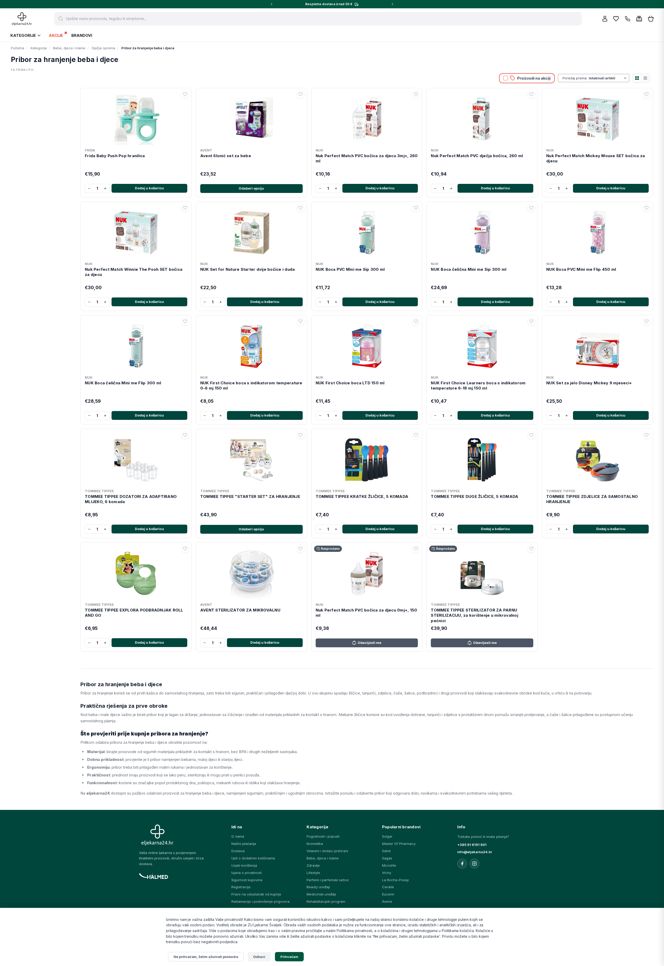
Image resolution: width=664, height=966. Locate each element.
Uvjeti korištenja (244, 865)
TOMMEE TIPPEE (99, 491)
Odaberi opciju (251, 188)
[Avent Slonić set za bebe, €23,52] (251, 118)
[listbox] (608, 78)
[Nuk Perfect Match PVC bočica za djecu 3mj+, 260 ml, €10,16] (366, 118)
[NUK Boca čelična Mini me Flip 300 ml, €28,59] (136, 345)
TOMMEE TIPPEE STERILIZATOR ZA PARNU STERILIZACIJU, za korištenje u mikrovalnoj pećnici (474, 615)
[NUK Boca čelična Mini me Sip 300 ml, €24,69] (482, 232)
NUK (319, 150)
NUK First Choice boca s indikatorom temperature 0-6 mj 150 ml (251, 385)
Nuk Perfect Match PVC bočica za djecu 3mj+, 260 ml (367, 158)
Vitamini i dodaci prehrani (327, 851)
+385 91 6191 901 (472, 845)
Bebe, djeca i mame (323, 858)
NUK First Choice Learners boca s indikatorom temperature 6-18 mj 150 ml (478, 385)
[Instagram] (474, 863)
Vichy (386, 873)
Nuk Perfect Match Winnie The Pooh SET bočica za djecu (133, 272)
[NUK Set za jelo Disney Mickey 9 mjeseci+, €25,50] (597, 345)
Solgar (387, 836)
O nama (237, 836)
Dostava (238, 851)
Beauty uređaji (318, 887)
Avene (387, 901)
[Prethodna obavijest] (271, 4)
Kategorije (23, 35)
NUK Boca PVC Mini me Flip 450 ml (581, 269)
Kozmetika (315, 844)
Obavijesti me (369, 643)
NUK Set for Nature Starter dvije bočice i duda (247, 269)
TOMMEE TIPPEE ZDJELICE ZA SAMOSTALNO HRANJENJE (592, 499)
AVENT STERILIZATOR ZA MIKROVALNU (240, 610)
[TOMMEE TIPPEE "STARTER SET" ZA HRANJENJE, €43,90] (251, 459)
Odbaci (259, 957)
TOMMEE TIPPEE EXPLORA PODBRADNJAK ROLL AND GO (134, 613)
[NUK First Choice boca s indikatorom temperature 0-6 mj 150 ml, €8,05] (251, 345)
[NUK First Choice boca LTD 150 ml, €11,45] (366, 345)
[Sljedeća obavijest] (392, 4)
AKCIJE (56, 35)
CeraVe (388, 887)
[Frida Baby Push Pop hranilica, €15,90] (136, 118)
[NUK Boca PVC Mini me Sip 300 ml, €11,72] (366, 232)
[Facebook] (462, 863)
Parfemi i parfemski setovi (328, 880)
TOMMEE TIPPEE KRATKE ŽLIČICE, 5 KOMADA (362, 496)
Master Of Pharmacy (399, 844)
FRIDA (90, 150)
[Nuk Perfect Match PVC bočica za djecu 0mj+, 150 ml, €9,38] (366, 572)
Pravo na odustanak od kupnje (256, 894)
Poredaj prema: (575, 78)
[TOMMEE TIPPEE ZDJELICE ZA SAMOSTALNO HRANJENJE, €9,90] (597, 459)
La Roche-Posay (395, 880)
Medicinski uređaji (321, 894)
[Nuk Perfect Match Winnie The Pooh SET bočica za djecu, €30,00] (136, 232)
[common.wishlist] (616, 18)
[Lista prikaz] (645, 78)
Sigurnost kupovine (246, 880)
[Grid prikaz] (637, 78)
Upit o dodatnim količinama (253, 858)
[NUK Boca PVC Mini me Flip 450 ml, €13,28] (597, 232)
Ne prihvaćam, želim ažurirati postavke (206, 957)
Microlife (389, 865)
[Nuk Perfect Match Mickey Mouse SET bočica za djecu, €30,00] (597, 118)
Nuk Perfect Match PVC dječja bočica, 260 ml (477, 155)
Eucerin (388, 894)
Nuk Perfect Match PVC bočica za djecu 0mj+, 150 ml (366, 613)
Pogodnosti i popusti (323, 836)
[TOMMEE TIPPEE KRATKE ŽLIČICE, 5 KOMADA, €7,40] (366, 459)
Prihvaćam (289, 957)
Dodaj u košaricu (149, 188)
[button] (185, 94)
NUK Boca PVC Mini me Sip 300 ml (350, 269)
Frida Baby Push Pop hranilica (115, 155)
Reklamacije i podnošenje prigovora (260, 901)
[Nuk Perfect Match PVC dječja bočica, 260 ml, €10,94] (482, 118)
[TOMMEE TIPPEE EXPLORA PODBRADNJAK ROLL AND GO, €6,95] (136, 572)
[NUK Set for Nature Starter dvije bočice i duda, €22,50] (251, 232)
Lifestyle (313, 873)
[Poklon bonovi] (639, 19)
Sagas (387, 858)
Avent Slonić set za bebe (225, 155)
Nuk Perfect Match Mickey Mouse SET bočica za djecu (595, 158)
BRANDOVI (81, 35)
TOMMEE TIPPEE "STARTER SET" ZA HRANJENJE (250, 496)
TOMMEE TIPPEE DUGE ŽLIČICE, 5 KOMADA (474, 496)
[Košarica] (651, 19)
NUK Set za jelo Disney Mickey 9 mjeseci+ (589, 382)
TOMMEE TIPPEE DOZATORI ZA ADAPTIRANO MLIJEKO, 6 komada (131, 499)
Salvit (386, 851)
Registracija (240, 887)
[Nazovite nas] (627, 19)
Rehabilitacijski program (326, 901)
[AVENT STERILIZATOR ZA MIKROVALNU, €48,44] (251, 572)
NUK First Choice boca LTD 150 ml (350, 382)
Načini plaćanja (243, 844)
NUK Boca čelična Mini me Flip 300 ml (123, 382)
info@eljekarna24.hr (474, 852)
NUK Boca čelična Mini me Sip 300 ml (468, 269)
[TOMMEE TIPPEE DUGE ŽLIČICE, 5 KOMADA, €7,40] (482, 459)
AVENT (206, 150)
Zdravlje (313, 865)
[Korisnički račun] (605, 19)
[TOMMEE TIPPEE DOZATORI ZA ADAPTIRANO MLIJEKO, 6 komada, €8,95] (136, 459)
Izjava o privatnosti (246, 873)
